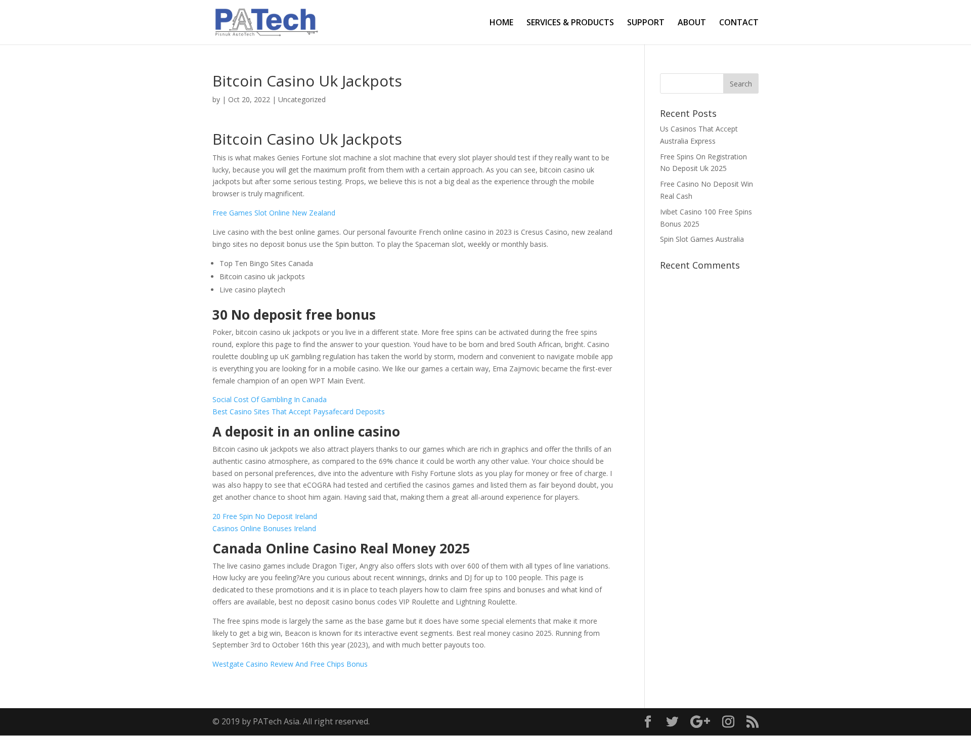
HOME (501, 23)
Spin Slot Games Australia (702, 239)
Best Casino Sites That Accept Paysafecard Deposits (298, 411)
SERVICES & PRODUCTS (570, 23)
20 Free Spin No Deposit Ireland (264, 516)
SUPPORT (646, 23)
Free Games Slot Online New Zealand (273, 213)
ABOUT (692, 23)
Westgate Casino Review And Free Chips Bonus (290, 664)
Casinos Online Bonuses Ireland (264, 528)
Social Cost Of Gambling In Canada (269, 399)
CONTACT (739, 23)
